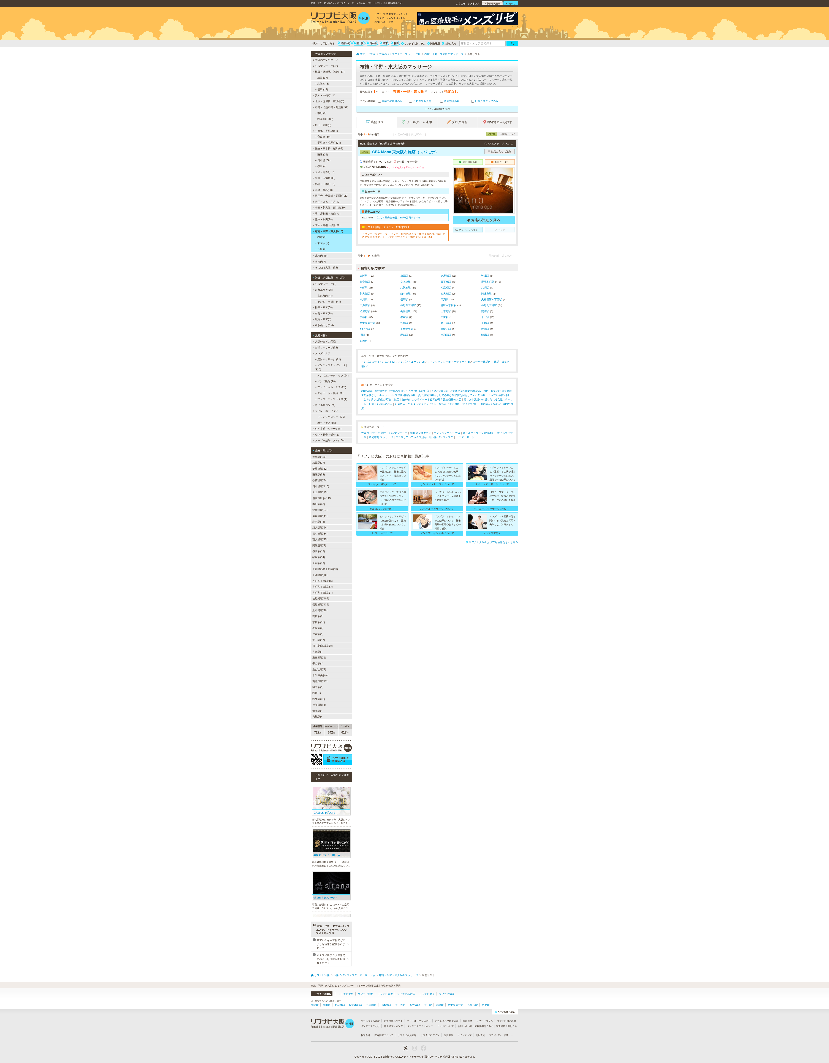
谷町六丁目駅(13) (322, 586)
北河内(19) (321, 255)
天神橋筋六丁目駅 (491, 299)
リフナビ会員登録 (406, 1035)
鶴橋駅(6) (317, 616)
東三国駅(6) (319, 657)
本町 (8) (321, 113)
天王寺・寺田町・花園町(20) (331, 195)
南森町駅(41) (319, 515)
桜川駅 (363, 299)
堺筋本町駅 (487, 281)
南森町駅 (446, 287)
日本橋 (373, 43)
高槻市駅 (446, 329)
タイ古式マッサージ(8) (328, 428)
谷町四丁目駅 (408, 305)
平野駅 (485, 323)
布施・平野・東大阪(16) (329, 231)
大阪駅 (363, 275)
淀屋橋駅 (446, 275)
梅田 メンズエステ (420, 432)
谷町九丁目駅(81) (322, 592)
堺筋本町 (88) (325, 119)
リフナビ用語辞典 (506, 1020)
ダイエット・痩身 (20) (330, 393)
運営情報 (448, 1035)
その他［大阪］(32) (326, 267)
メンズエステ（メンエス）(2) (378, 361)
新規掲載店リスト (393, 1020)
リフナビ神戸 (365, 994)
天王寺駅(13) (319, 492)
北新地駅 (405, 287)
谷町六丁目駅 (448, 305)
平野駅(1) (317, 663)
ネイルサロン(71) (325, 405)
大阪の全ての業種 (325, 341)
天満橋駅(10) (319, 575)
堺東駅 (404, 334)
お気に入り (450, 43)
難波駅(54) (318, 474)
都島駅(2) (317, 628)
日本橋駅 (405, 281)
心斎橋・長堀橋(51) (326, 130)
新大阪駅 (365, 293)
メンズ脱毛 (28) (326, 381)
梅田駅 (404, 275)
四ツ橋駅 (405, 293)
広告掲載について (383, 1035)
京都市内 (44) (325, 295)
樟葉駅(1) (317, 687)
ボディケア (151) (327, 422)
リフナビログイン (430, 1035)
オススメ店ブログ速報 (447, 1020)
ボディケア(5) (462, 361)
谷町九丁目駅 (489, 305)
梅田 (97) (322, 77)
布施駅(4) (317, 716)
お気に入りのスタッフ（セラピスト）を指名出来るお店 (427, 404)
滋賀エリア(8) (323, 319)
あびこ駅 (365, 329)
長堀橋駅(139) (320, 604)
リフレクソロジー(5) (439, 361)
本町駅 (363, 287)
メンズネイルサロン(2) (411, 361)
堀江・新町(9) (323, 125)
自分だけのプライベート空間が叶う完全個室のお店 (431, 399)
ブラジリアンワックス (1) (332, 399)
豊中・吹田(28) (324, 219)
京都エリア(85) (324, 289)
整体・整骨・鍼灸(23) (327, 434)
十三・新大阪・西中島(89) (330, 207)
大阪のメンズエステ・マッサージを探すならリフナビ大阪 (416, 1056)
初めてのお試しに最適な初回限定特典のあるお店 (460, 390)
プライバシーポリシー (501, 1035)
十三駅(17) (318, 639)
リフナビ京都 (385, 994)
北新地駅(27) (319, 509)
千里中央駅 (406, 329)
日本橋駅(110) (320, 486)
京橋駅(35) (318, 622)
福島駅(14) (318, 557)
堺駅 (362, 334)
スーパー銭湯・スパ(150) (330, 440)
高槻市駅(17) (319, 681)
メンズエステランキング (420, 1026)
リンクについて (445, 1026)
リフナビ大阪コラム (415, 43)
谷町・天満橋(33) (325, 178)
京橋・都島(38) (324, 189)
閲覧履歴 (435, 43)
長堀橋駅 (405, 311)
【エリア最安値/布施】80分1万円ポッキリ (397, 217)
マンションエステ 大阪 (447, 432)
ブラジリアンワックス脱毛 (411, 437)
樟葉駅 (485, 329)
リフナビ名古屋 (406, 994)
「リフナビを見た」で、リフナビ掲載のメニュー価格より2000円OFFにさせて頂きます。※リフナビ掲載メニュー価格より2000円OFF (404, 235)
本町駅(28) (318, 504)
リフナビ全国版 (323, 994)
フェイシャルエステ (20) (331, 387)
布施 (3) (321, 237)
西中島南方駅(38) (322, 645)
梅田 (396, 43)
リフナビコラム (484, 1020)
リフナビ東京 (427, 994)
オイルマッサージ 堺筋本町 (479, 432)
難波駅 (485, 275)
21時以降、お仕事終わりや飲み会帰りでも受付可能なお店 (395, 390)
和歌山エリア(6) (324, 325)
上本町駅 (446, 311)
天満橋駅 (365, 305)
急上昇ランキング (393, 1026)
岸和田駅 (446, 334)
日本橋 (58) (324, 160)
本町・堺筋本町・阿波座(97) (331, 107)
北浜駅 (485, 287)
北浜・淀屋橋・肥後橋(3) (329, 101)
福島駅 (404, 299)
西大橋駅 (446, 293)
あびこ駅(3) (319, 669)
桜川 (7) (321, 166)
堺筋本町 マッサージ (381, 437)
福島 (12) (322, 89)
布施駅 (363, 340)
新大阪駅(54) (319, 527)
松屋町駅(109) (320, 598)
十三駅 (485, 317)
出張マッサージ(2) (325, 283)
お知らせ (365, 1035)
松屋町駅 (365, 311)
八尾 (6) (321, 249)
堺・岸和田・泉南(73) (327, 213)
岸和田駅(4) (319, 704)
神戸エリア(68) (324, 307)
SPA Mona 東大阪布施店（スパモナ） (400, 152)
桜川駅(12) (318, 551)
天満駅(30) (318, 563)
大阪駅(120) (319, 456)
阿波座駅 (486, 293)
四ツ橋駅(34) (319, 533)
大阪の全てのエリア (326, 59)
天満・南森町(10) (325, 172)
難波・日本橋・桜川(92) (329, 148)
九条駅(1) (317, 651)
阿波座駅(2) (319, 545)
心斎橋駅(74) (319, 480)
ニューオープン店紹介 (419, 1020)
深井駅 (485, 334)
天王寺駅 (446, 281)
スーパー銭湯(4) (482, 361)
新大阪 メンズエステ (441, 437)
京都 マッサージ (397, 432)
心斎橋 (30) (324, 136)
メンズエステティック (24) (333, 375)
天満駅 (444, 299)
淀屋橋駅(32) (319, 468)
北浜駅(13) (318, 521)
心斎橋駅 (365, 281)
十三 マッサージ (465, 437)
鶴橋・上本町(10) (325, 184)
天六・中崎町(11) (325, 95)
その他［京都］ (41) (329, 301)
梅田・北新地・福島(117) (330, 71)
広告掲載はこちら (484, 1026)
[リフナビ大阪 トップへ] (340, 18)
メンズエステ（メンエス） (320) (331, 367)
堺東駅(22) (318, 699)
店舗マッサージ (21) (329, 359)
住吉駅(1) (317, 634)
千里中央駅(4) (320, 675)
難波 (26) (322, 154)
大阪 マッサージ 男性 (373, 432)
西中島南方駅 (367, 323)
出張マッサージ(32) (326, 65)
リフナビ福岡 (446, 994)
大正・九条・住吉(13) (327, 201)
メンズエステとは (370, 1026)
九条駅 (404, 323)
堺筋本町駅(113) (322, 498)
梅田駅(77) (318, 462)
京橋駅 (363, 317)
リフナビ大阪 (346, 994)
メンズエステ (323, 353)
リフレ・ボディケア (326, 410)
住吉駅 (444, 317)
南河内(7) (320, 261)
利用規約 (480, 1035)
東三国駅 (446, 323)
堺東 (385, 43)
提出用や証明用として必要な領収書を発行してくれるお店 (452, 395)
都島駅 (404, 317)
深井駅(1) (317, 710)
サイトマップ (464, 1035)
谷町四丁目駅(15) (322, 580)
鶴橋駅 (485, 311)
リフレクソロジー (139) (331, 416)
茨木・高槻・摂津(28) (327, 225)
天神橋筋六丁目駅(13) (325, 569)
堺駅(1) (316, 693)
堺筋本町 (345, 43)
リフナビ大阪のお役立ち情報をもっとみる (493, 542)
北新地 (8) (323, 83)
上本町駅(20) (319, 610)
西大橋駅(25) (319, 539)
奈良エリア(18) (324, 313)
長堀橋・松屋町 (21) (329, 142)
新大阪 (360, 43)
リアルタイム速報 (370, 1020)
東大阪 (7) (323, 243)
